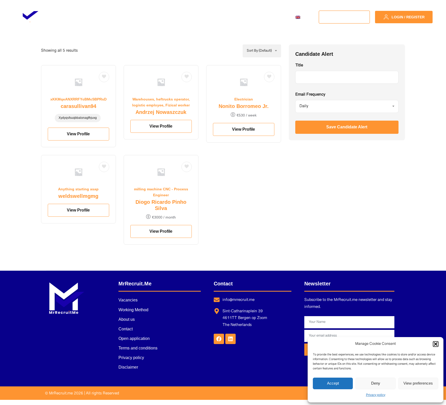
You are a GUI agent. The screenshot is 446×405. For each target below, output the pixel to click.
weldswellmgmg (78, 196)
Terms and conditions (137, 348)
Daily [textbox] (303, 106)
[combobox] (262, 50)
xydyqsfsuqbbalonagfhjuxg (78, 118)
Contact (125, 329)
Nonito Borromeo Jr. (244, 106)
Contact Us (270, 16)
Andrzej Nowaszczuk (161, 112)
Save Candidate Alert (346, 127)
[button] (435, 344)
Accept (333, 383)
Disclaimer (128, 367)
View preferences (418, 383)
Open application (134, 338)
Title (299, 66)
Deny (375, 383)
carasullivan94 (78, 106)
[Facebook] (219, 339)
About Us (235, 16)
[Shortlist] (104, 77)
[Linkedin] (230, 339)
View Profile (78, 134)
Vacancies (149, 16)
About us (126, 319)
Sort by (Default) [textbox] (259, 51)
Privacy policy (375, 395)
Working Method (192, 16)
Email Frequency (310, 95)
